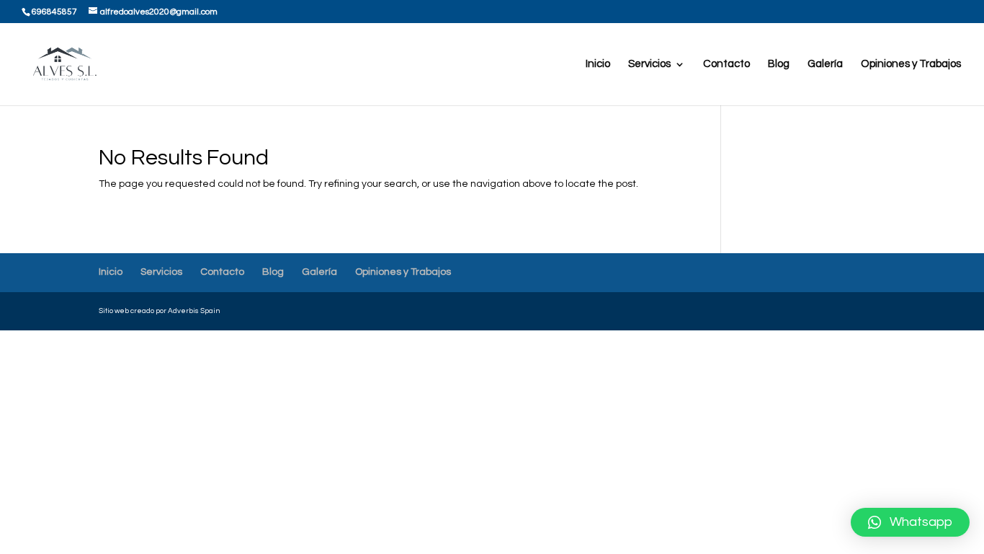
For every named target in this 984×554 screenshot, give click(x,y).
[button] (910, 522)
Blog (779, 64)
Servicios (649, 64)
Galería (825, 64)
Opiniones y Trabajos (911, 64)
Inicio (598, 64)
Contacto (726, 64)
